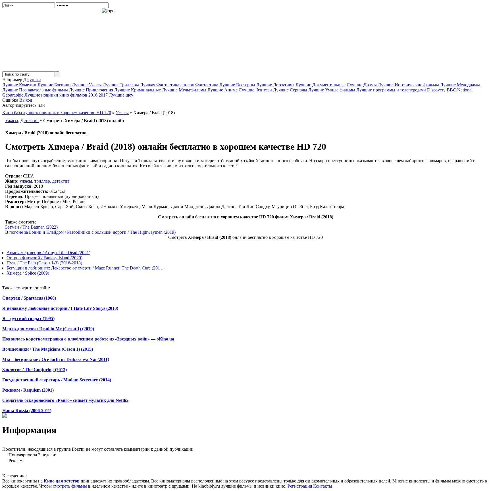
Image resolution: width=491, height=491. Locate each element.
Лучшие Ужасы (87, 84)
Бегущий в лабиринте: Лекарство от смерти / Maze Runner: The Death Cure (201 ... (86, 268)
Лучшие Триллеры (121, 84)
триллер (42, 181)
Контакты (322, 486)
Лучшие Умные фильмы (331, 89)
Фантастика (206, 84)
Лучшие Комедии (19, 84)
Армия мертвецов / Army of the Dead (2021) (48, 252)
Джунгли (32, 79)
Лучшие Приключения (91, 89)
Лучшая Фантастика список (167, 84)
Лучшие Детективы (275, 84)
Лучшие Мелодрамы (460, 84)
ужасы (26, 181)
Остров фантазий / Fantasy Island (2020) (44, 257)
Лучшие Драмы (362, 84)
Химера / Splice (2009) (28, 273)
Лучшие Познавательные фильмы (35, 89)
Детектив (29, 120)
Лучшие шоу (121, 95)
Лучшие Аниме (222, 89)
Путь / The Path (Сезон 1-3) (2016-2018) (44, 262)
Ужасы (11, 120)
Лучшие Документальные (321, 84)
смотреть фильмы (70, 486)
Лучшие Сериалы (290, 89)
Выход (25, 100)
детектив (61, 181)
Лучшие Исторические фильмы (408, 84)
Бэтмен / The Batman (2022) (31, 227)
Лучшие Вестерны (237, 84)
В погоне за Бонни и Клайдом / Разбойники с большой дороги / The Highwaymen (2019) (90, 232)
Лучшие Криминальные (137, 89)
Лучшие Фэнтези (255, 89)
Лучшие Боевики (54, 84)
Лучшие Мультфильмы (184, 89)
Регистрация (300, 486)
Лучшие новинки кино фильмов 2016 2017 (66, 95)
